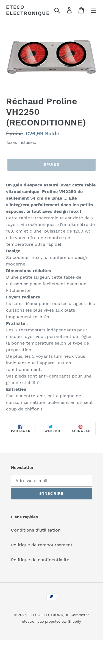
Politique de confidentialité (40, 559)
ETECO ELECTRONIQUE (28, 10)
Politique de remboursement (42, 544)
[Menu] (93, 10)
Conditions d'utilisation (36, 530)
